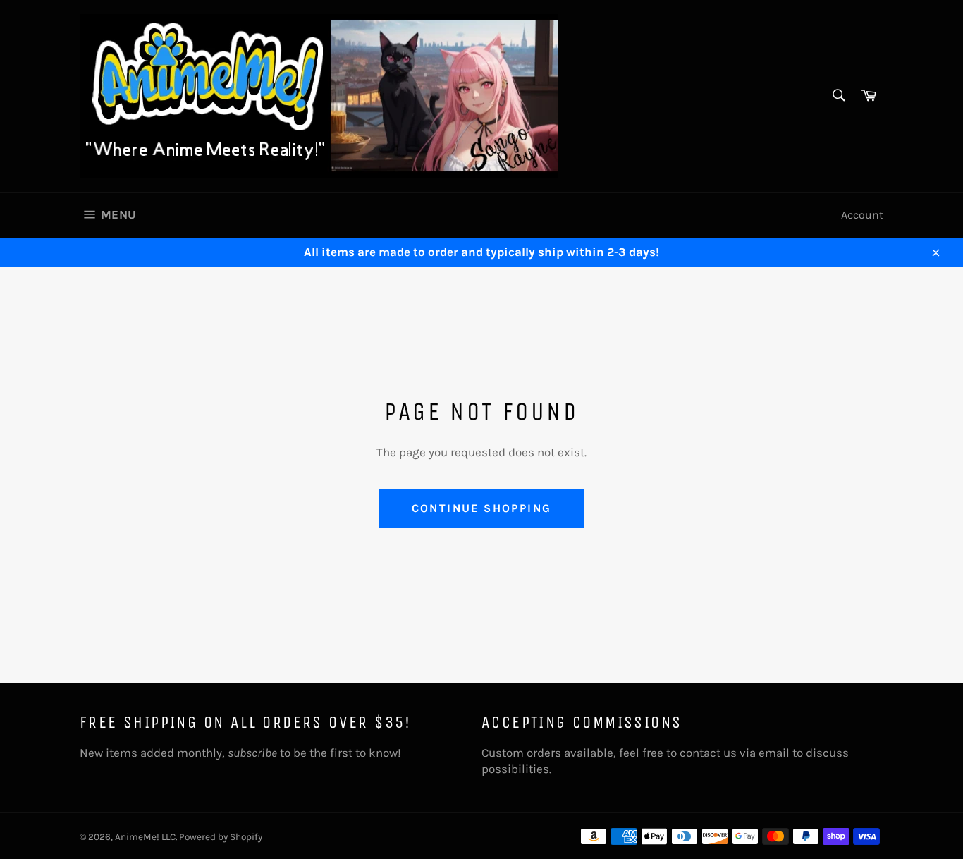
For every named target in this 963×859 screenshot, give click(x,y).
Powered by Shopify (220, 836)
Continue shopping (482, 508)
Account (862, 214)
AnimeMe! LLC (145, 836)
